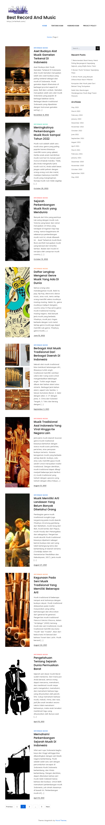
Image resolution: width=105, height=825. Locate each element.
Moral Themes (60, 820)
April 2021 (75, 146)
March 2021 (75, 150)
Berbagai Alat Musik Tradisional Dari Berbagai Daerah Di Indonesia (47, 353)
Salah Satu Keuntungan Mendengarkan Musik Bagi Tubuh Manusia (83, 93)
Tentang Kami (57, 26)
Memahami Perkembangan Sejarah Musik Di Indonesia (45, 739)
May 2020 (75, 177)
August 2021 (76, 142)
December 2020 (77, 162)
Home (44, 26)
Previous (9, 807)
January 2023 (76, 119)
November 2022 (77, 127)
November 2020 (77, 166)
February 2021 (77, 154)
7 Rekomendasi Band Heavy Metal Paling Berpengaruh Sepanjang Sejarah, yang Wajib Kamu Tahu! (84, 63)
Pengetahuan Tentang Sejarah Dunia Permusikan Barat (46, 663)
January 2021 (76, 158)
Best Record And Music (31, 17)
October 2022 (76, 131)
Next (48, 807)
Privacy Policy (89, 26)
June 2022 (75, 134)
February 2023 (77, 115)
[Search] (98, 48)
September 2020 (77, 173)
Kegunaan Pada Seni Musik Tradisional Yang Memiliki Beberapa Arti (46, 585)
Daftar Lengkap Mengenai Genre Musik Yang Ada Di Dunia (46, 277)
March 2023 (75, 111)
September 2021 (77, 138)
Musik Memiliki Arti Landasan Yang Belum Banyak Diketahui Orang (46, 503)
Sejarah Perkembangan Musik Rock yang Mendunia (45, 206)
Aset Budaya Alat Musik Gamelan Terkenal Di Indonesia (45, 56)
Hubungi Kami (73, 26)
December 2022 (77, 123)
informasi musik (41, 48)
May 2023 (75, 107)
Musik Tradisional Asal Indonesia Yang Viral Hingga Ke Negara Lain (47, 427)
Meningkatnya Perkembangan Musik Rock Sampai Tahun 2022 (47, 133)
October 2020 (76, 169)
